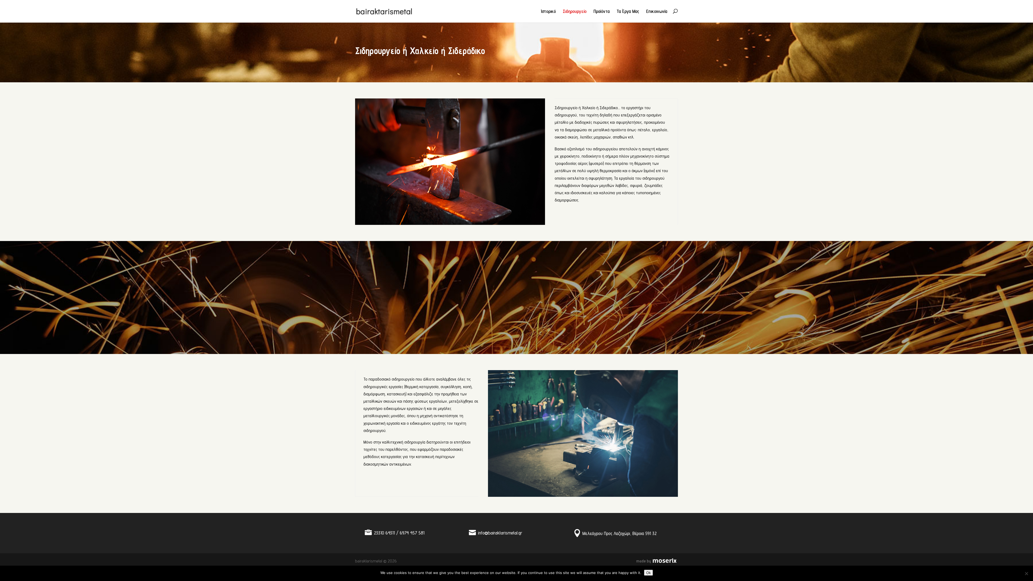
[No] (1026, 573)
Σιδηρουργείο (574, 11)
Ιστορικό (548, 11)
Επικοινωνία (656, 11)
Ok (648, 573)
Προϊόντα (601, 11)
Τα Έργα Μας (628, 11)
